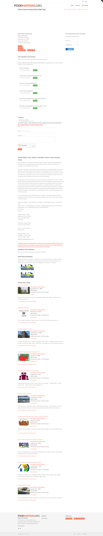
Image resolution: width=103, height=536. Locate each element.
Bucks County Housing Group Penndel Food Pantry (30, 439)
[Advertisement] (51, 20)
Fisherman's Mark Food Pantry (25, 329)
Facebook (20, 48)
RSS (18, 528)
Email (31, 317)
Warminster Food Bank (23, 307)
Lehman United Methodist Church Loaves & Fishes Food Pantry (33, 416)
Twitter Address (21, 50)
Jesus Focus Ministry (23, 285)
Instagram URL (31, 50)
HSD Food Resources (79, 518)
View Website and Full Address (37, 287)
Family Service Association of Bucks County (28, 370)
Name (21, 126)
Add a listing (85, 5)
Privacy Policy (21, 525)
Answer (35, 70)
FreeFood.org (69, 518)
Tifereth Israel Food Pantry (24, 485)
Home (72, 5)
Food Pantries (28, 6)
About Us (78, 5)
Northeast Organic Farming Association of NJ (28, 352)
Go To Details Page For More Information (27, 301)
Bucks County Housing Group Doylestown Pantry (29, 462)
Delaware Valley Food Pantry (25, 393)
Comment (21, 135)
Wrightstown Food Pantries (82, 9)
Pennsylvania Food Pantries (72, 9)
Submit (20, 149)
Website (20, 46)
